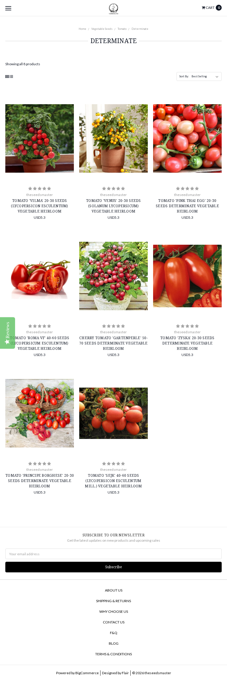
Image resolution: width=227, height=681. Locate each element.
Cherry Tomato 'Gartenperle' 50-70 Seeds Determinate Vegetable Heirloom (113, 343)
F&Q (113, 633)
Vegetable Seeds (102, 28)
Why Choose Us (113, 611)
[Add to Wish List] (68, 115)
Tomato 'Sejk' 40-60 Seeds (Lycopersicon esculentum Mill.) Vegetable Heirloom (113, 481)
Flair (125, 673)
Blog (114, 643)
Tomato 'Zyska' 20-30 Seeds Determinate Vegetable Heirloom (187, 343)
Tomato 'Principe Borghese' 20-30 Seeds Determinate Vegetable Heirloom (39, 481)
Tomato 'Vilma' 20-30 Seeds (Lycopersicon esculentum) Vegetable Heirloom (39, 206)
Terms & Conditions (113, 654)
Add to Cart (39, 170)
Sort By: (184, 76)
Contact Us (113, 622)
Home (82, 28)
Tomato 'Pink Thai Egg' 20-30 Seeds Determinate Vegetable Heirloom (187, 206)
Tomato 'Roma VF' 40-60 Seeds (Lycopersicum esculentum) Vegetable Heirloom (39, 343)
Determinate (140, 28)
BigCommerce (87, 673)
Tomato (122, 28)
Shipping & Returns (113, 601)
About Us (113, 590)
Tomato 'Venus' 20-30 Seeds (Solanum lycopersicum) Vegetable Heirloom (113, 206)
